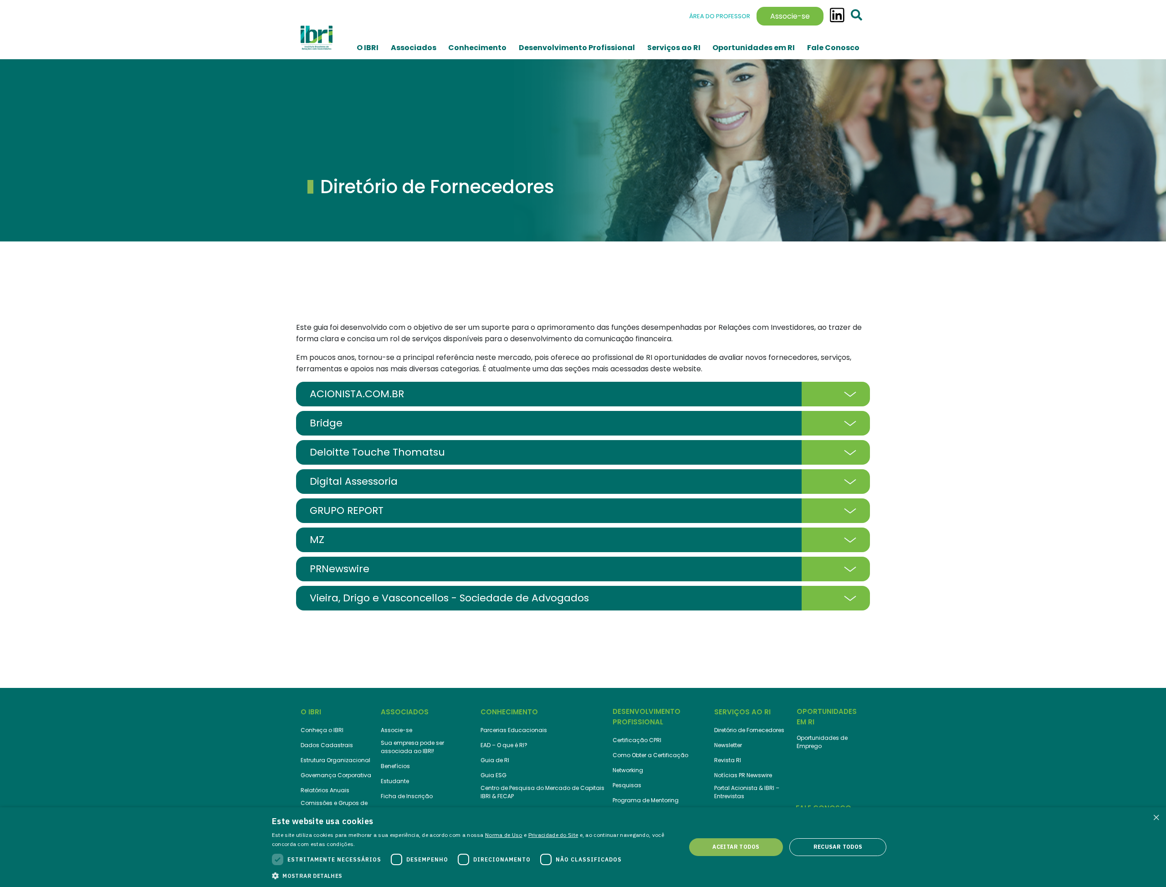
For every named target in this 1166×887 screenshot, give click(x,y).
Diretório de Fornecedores (749, 730)
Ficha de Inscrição (407, 796)
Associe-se (790, 16)
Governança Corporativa (336, 775)
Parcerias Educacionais (514, 730)
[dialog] (583, 847)
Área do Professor (719, 16)
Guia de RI (495, 760)
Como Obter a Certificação (650, 755)
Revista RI (727, 760)
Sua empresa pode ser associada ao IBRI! (412, 747)
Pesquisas (627, 785)
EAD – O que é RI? (504, 745)
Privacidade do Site (553, 834)
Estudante (395, 781)
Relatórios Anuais (325, 790)
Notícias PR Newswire (743, 775)
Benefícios (395, 766)
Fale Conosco (833, 47)
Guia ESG (493, 775)
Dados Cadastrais (327, 745)
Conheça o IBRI (322, 730)
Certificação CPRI (637, 740)
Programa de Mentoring (646, 800)
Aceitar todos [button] (735, 846)
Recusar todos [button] (838, 846)
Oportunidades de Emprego (822, 742)
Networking (628, 770)
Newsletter (728, 745)
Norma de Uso (503, 834)
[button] (473, 875)
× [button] (1155, 817)
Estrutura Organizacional (335, 760)
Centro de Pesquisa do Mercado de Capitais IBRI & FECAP (542, 792)
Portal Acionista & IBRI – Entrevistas (746, 792)
